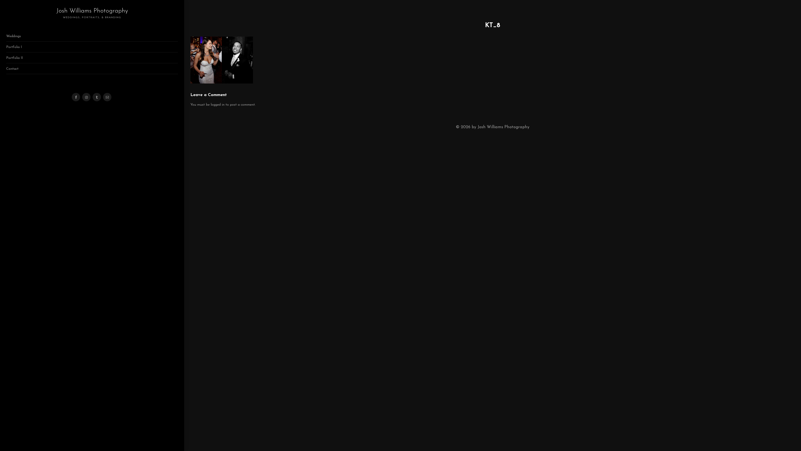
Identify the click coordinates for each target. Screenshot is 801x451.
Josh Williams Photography (92, 13)
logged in (217, 104)
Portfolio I (14, 47)
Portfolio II (14, 58)
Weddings (13, 36)
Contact (12, 69)
